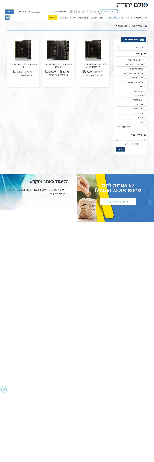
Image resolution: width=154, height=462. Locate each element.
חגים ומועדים (138, 95)
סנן (120, 149)
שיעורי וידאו (136, 17)
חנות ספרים (83, 17)
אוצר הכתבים (97, 17)
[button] (3, 390)
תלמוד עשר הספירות (135, 82)
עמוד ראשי (137, 26)
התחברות (22, 11)
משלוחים (139, 117)
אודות (72, 17)
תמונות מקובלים (136, 69)
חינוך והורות (138, 113)
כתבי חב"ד (138, 104)
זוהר (141, 86)
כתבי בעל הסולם (136, 77)
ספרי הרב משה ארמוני (134, 64)
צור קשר (63, 17)
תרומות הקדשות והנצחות (133, 73)
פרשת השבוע (137, 91)
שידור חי (117, 17)
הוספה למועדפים (108, 11)
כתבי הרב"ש (138, 100)
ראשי (146, 17)
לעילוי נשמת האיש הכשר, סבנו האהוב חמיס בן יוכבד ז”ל (37, 191)
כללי (141, 122)
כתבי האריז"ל (138, 108)
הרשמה (9, 11)
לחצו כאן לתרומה (118, 201)
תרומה (53, 17)
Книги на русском (123, 126)
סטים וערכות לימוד (135, 60)
